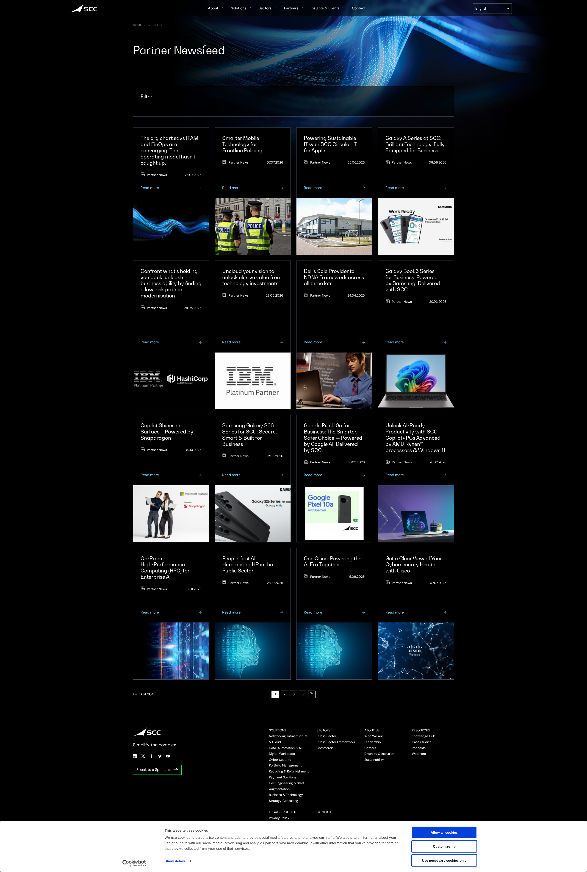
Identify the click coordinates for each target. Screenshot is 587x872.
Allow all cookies (444, 832)
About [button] (213, 8)
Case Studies (421, 742)
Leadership (372, 742)
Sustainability (374, 760)
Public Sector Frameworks (336, 742)
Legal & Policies (282, 812)
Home (137, 25)
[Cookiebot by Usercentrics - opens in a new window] (134, 863)
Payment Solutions (282, 777)
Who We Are (373, 736)
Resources (421, 730)
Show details (175, 861)
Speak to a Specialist (154, 769)
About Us (371, 730)
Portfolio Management (285, 765)
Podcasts (419, 748)
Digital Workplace (282, 754)
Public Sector (326, 736)
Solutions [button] (238, 8)
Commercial (325, 748)
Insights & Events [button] (325, 8)
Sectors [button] (265, 8)
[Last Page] (311, 694)
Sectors (323, 730)
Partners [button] (291, 8)
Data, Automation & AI (285, 748)
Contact (358, 8)
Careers (370, 748)
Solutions (277, 730)
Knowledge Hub (423, 736)
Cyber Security (280, 760)
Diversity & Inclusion (379, 754)
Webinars (419, 754)
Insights (155, 25)
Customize (441, 846)
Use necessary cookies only (444, 860)
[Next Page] (302, 694)
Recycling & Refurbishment (289, 771)
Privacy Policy (279, 818)
